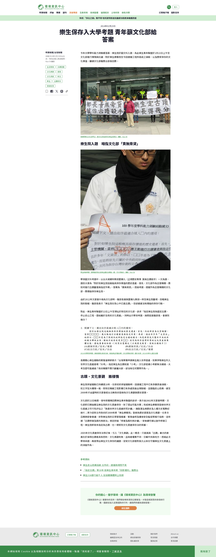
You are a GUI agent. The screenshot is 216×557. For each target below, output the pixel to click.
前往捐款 (126, 508)
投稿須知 (113, 541)
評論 (52, 12)
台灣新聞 (58, 52)
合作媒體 (174, 537)
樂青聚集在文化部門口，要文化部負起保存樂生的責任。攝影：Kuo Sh (103, 137)
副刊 (65, 12)
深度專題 (73, 12)
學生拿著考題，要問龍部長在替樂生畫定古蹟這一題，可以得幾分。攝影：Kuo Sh (107, 272)
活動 (132, 534)
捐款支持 (175, 12)
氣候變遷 (94, 12)
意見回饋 (174, 541)
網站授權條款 (135, 537)
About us (174, 534)
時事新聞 (43, 12)
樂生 (48, 81)
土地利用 (115, 12)
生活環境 (50, 67)
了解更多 (117, 551)
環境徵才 (113, 534)
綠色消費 (126, 12)
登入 (176, 7)
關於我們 (154, 534)
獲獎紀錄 (154, 541)
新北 (59, 76)
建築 (59, 71)
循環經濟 (105, 12)
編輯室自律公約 (116, 537)
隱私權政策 (134, 541)
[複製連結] (67, 91)
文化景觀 (50, 71)
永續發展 (61, 67)
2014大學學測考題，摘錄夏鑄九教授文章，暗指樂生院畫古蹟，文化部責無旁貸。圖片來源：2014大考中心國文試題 (119, 353)
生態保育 (84, 12)
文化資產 (50, 76)
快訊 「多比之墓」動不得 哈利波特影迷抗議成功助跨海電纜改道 (108, 18)
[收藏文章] (47, 91)
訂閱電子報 (164, 12)
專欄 (58, 12)
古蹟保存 (57, 81)
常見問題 (154, 537)
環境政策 (50, 86)
